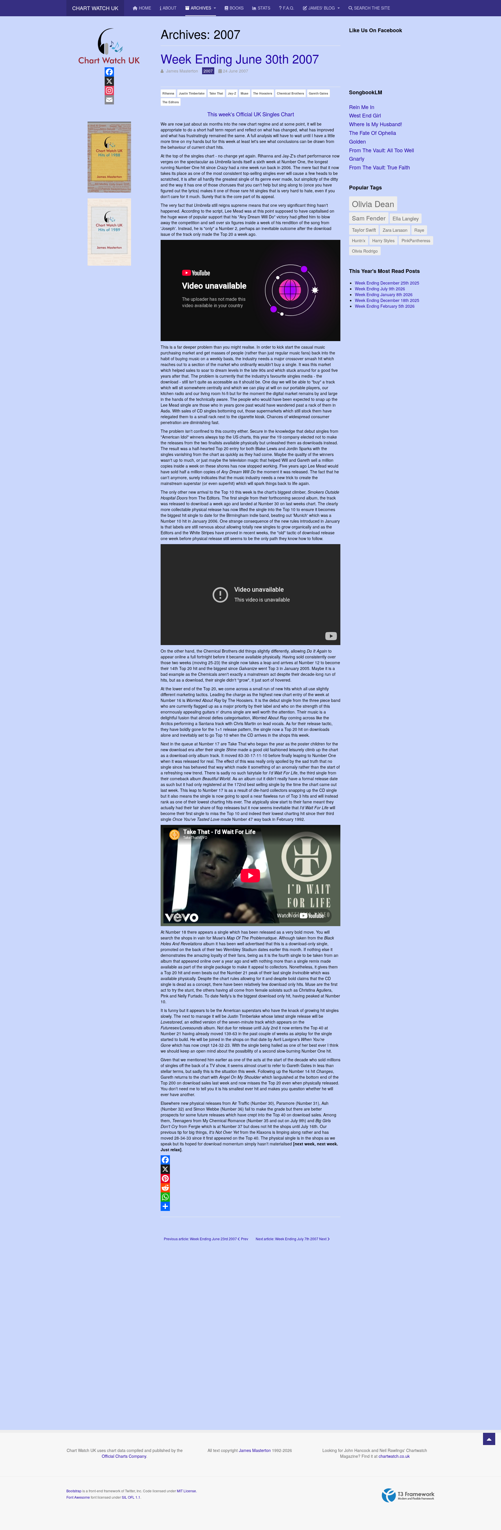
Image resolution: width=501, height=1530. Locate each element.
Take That (216, 93)
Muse (244, 93)
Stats (264, 8)
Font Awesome (78, 1497)
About (170, 8)
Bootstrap (73, 1490)
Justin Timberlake (192, 93)
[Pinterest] (250, 1178)
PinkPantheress (416, 240)
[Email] (109, 99)
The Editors (170, 102)
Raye (419, 230)
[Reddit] (250, 1187)
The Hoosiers (262, 93)
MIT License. (187, 1490)
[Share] (250, 1206)
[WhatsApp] (250, 1197)
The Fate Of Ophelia (372, 132)
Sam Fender (369, 217)
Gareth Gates (318, 93)
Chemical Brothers (290, 93)
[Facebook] (250, 1160)
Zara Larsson (395, 230)
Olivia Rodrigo (365, 251)
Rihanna (168, 93)
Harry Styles (383, 240)
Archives (201, 8)
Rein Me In (361, 107)
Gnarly (356, 158)
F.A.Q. (288, 8)
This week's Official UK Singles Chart (250, 114)
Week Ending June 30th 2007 (240, 58)
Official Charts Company (124, 1456)
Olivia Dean (373, 203)
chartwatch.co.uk (394, 1456)
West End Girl (365, 115)
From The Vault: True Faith (379, 167)
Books (237, 8)
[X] (250, 1169)
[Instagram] (109, 90)
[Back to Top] (489, 1439)
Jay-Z (232, 93)
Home (145, 8)
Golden (357, 141)
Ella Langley (406, 218)
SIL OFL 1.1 (131, 1497)
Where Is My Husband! (375, 124)
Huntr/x (358, 240)
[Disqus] (250, 1327)
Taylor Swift (364, 229)
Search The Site (372, 8)
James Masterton (255, 1450)
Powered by (408, 1495)
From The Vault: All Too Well (381, 150)
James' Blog (322, 8)
